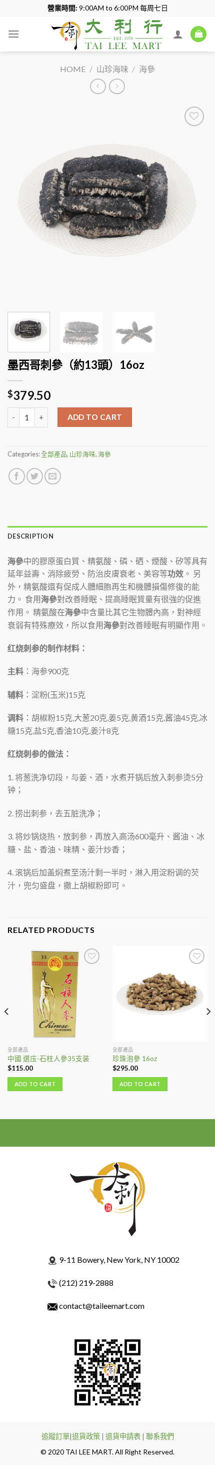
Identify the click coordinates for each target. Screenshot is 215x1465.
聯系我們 (160, 1436)
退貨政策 (86, 1436)
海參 (147, 69)
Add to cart (95, 416)
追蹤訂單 (56, 1436)
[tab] (108, 536)
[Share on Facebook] (16, 476)
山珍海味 (112, 69)
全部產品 (54, 454)
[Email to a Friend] (52, 476)
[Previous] (24, 204)
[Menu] (14, 34)
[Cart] (198, 34)
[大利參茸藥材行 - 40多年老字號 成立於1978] (108, 34)
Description (31, 536)
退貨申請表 (123, 1436)
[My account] (178, 34)
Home (73, 69)
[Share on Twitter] (34, 476)
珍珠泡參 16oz (134, 1059)
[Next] (191, 204)
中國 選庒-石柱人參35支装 (49, 1059)
